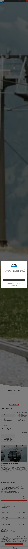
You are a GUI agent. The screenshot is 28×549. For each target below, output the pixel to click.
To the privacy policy (14, 285)
